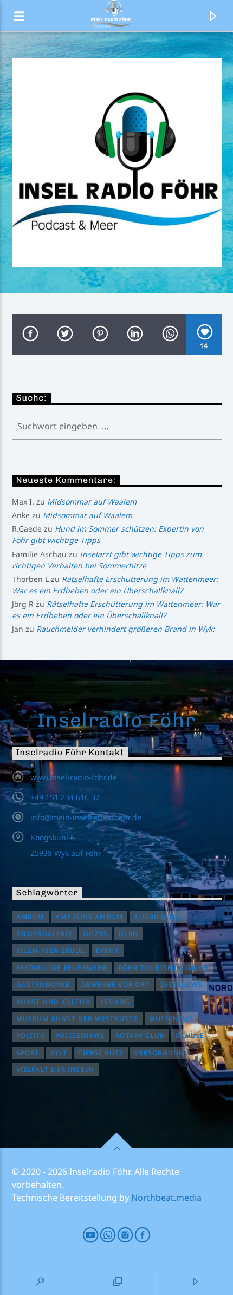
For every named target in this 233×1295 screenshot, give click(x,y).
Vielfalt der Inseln (55, 1069)
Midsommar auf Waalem (92, 501)
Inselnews (181, 984)
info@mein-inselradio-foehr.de (85, 817)
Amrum (30, 916)
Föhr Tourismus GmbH (164, 967)
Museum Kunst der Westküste (77, 1018)
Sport (28, 1052)
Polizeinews (80, 1035)
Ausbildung (158, 916)
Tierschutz (101, 1052)
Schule (190, 1035)
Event (107, 950)
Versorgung (159, 1052)
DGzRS (95, 933)
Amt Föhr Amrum (89, 916)
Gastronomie (43, 984)
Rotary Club (140, 1035)
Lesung (115, 1001)
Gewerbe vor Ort (115, 984)
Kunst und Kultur (53, 1001)
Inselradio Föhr (116, 720)
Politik (30, 1035)
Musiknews (171, 1018)
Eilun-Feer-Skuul (50, 950)
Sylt (59, 1052)
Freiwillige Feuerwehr (62, 967)
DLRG (128, 933)
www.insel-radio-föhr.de (73, 777)
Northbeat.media (166, 1198)
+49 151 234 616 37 (65, 797)
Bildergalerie (44, 933)
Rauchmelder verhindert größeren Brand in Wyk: (125, 629)
